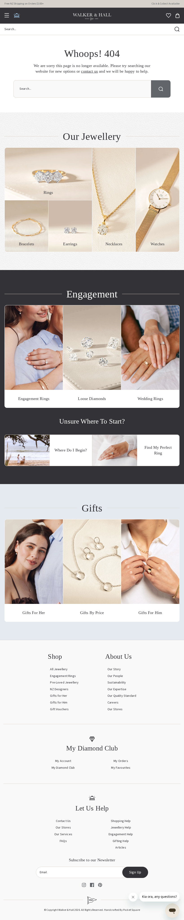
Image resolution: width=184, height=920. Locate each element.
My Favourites (120, 768)
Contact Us (63, 821)
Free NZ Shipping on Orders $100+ (24, 4)
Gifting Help (121, 841)
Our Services (63, 834)
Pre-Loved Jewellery (64, 682)
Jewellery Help (121, 827)
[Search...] (177, 29)
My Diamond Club (63, 768)
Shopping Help (121, 821)
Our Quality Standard (121, 696)
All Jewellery (59, 669)
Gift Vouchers (59, 709)
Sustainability (116, 682)
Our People (115, 676)
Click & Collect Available (165, 4)
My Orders (121, 761)
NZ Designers (59, 689)
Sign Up (135, 872)
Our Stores (115, 709)
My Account (63, 761)
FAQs (63, 841)
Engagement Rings (63, 676)
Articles (120, 847)
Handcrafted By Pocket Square (122, 910)
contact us (89, 71)
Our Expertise (116, 689)
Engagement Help (121, 834)
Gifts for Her (58, 696)
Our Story (114, 669)
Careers (112, 702)
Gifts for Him (58, 702)
